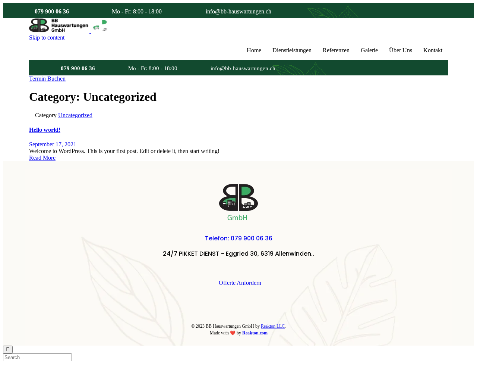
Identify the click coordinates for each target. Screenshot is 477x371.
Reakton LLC (273, 326)
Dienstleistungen (292, 50)
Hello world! (44, 130)
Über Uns (400, 50)
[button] (47, 78)
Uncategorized (75, 115)
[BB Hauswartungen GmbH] (90, 31)
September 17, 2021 (52, 144)
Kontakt (432, 50)
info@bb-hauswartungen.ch (238, 11)
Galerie (369, 50)
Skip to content (46, 37)
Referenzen (336, 50)
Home (254, 50)
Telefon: (238, 238)
